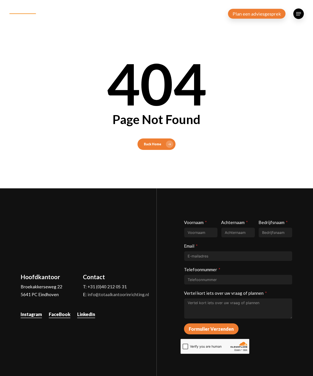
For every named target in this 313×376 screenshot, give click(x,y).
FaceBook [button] (59, 314)
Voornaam (193, 222)
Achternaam (232, 222)
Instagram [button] (31, 314)
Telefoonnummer (200, 269)
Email (189, 246)
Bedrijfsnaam (271, 222)
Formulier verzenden (211, 329)
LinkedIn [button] (86, 314)
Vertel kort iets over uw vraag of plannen (224, 293)
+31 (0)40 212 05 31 (107, 286)
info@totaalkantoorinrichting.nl (118, 294)
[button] (298, 13)
